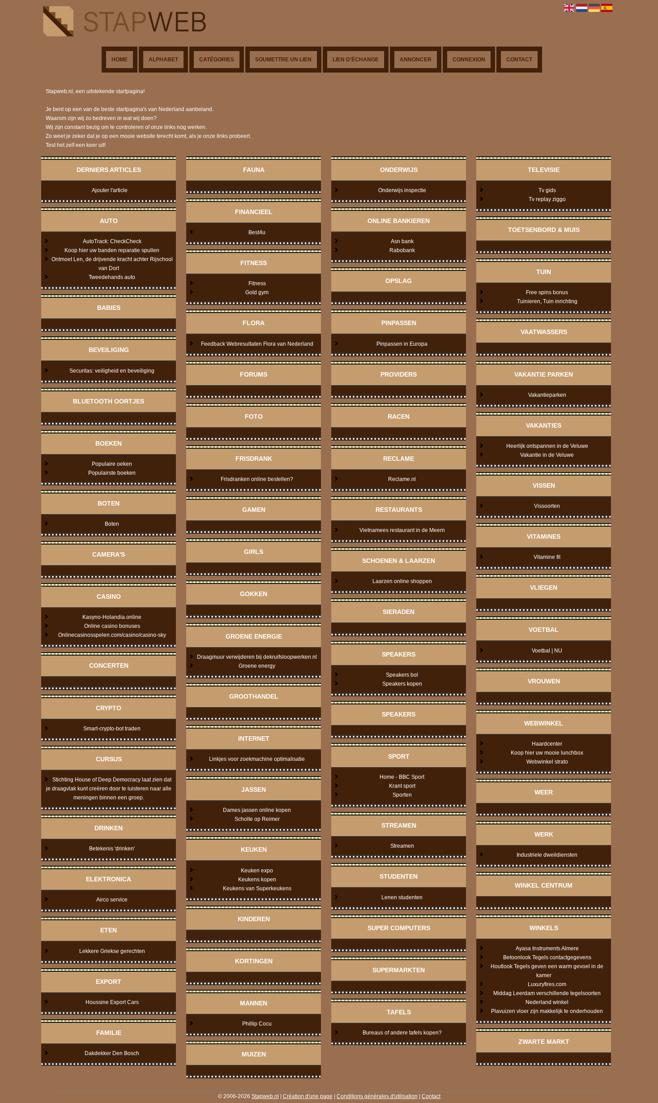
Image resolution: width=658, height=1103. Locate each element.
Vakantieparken (547, 395)
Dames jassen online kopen (257, 810)
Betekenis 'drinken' (112, 848)
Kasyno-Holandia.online (111, 617)
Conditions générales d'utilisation (377, 1096)
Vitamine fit (547, 557)
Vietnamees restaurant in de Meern (402, 530)
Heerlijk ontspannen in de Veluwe (547, 446)
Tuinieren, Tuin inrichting (547, 301)
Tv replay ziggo (547, 199)
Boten (112, 524)
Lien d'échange (356, 59)
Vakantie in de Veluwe (547, 455)
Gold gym (257, 292)
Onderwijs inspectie (402, 190)
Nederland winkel (547, 1002)
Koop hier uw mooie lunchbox (547, 753)
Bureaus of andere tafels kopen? (402, 1033)
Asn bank (402, 241)
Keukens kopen (257, 879)
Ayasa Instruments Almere (547, 948)
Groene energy (257, 666)
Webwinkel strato (547, 762)
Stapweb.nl (265, 1096)
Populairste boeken (112, 473)
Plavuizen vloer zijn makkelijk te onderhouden (547, 1011)
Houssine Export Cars (112, 1002)
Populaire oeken (112, 464)
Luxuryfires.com (547, 984)
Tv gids (547, 190)
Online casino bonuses (112, 626)
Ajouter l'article (110, 190)
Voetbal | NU (547, 651)
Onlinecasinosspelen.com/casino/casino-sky (112, 635)
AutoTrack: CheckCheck (112, 241)
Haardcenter (547, 744)
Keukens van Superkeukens (257, 888)
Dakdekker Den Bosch (112, 1053)
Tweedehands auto (112, 277)
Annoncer (416, 59)
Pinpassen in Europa (401, 344)
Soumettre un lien (283, 59)
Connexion (469, 59)
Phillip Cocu (257, 1024)
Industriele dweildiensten (547, 855)
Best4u (256, 232)
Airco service (112, 900)
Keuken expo (257, 870)
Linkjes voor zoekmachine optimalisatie (257, 759)
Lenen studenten (402, 897)
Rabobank (402, 250)
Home (119, 59)
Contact (519, 59)
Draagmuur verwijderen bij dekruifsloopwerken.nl (257, 657)
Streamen (402, 846)
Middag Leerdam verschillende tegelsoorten (547, 993)
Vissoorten (547, 506)
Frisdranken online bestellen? (257, 479)
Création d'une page (308, 1096)
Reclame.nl (402, 479)
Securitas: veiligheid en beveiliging (111, 371)
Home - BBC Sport (402, 777)
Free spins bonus (547, 292)
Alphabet (163, 59)
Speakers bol (402, 675)
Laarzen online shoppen (402, 581)
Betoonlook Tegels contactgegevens (547, 957)
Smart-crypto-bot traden (112, 728)
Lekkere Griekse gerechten (112, 951)
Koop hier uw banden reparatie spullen (111, 250)
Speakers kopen (402, 684)
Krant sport (402, 786)
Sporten (402, 795)
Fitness (257, 283)
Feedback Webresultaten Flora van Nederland (257, 344)
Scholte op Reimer (257, 819)
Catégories (216, 59)
